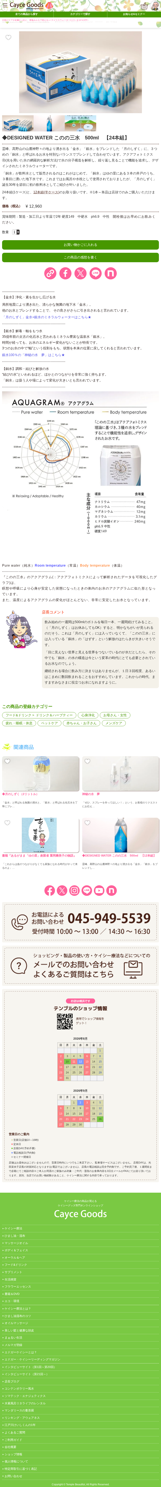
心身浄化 (88, 715)
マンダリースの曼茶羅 (19, 1410)
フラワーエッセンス (18, 1286)
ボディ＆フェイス (16, 1250)
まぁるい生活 (13, 1337)
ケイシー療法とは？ (18, 1308)
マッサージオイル (16, 1243)
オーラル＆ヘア (15, 1257)
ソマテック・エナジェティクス (25, 1396)
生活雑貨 (10, 1279)
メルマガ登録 (13, 1345)
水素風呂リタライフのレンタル (25, 1403)
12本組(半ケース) (46, 192)
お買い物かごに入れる (80, 244)
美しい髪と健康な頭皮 (19, 1330)
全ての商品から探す (26, 14)
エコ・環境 (12, 1301)
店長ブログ (12, 1381)
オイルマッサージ (16, 1323)
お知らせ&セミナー (134, 14)
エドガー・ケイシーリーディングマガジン (32, 1359)
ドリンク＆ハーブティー (54, 715)
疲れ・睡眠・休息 (19, 723)
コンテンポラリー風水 (19, 1388)
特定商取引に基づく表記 (21, 1468)
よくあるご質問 (15, 1432)
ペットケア (49, 723)
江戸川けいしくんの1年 (20, 1425)
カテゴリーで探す (80, 14)
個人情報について (16, 1461)
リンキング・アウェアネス (22, 1417)
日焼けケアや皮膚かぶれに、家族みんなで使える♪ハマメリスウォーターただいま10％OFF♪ (45, 20)
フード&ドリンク (18, 715)
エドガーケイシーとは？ (21, 1352)
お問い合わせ (13, 1476)
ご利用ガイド (13, 1439)
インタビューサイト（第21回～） (27, 1374)
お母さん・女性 (115, 715)
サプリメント (13, 1272)
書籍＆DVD (12, 1294)
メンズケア (113, 723)
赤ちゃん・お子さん (81, 723)
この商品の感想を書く (80, 257)
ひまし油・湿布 (15, 1235)
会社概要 (10, 1447)
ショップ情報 (13, 1454)
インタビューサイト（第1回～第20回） (31, 1367)
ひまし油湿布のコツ (18, 1316)
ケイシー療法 (13, 1228)
